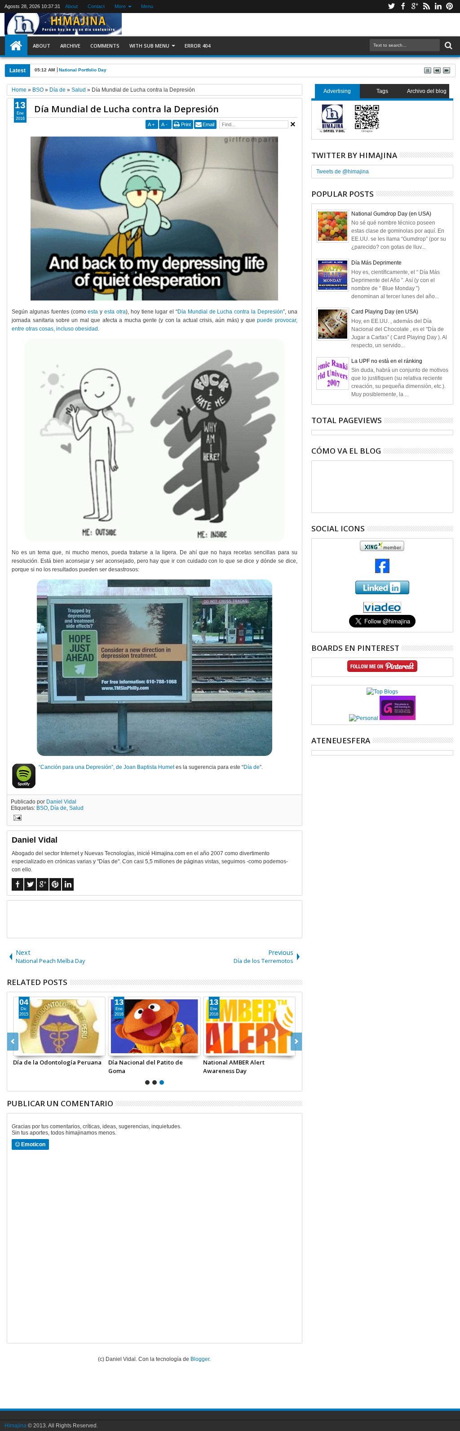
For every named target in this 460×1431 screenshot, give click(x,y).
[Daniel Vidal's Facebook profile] (382, 571)
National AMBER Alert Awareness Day (234, 1066)
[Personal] (363, 718)
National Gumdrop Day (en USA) (391, 214)
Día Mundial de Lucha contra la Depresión (126, 109)
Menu (147, 6)
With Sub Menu (149, 45)
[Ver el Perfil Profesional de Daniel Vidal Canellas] (382, 611)
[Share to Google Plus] (39, 1048)
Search (448, 45)
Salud (76, 808)
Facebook (403, 6)
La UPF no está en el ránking (386, 361)
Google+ (414, 6)
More (120, 6)
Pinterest (450, 6)
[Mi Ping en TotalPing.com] (398, 718)
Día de (251, 767)
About (71, 6)
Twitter (391, 6)
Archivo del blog (427, 91)
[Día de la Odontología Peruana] (59, 1026)
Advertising (337, 91)
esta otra (115, 312)
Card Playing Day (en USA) (384, 312)
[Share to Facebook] (20, 1048)
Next (12, 1042)
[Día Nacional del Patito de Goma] (154, 1026)
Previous (296, 1042)
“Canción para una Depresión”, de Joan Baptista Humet (106, 767)
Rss (426, 6)
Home (16, 46)
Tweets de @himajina (342, 171)
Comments (104, 45)
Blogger (199, 1359)
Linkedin (438, 6)
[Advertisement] (154, 918)
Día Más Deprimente (376, 263)
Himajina (15, 1425)
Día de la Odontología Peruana (57, 1062)
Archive (70, 45)
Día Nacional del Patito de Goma (145, 1066)
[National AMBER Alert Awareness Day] (249, 1026)
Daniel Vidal (61, 802)
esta (93, 312)
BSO (42, 808)
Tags (382, 91)
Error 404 (197, 45)
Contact (96, 6)
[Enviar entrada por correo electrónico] (16, 819)
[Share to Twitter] (30, 1048)
